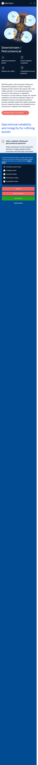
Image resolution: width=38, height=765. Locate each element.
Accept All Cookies (18, 193)
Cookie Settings (18, 203)
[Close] (34, 155)
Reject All (18, 188)
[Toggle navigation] (34, 3)
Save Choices (18, 198)
